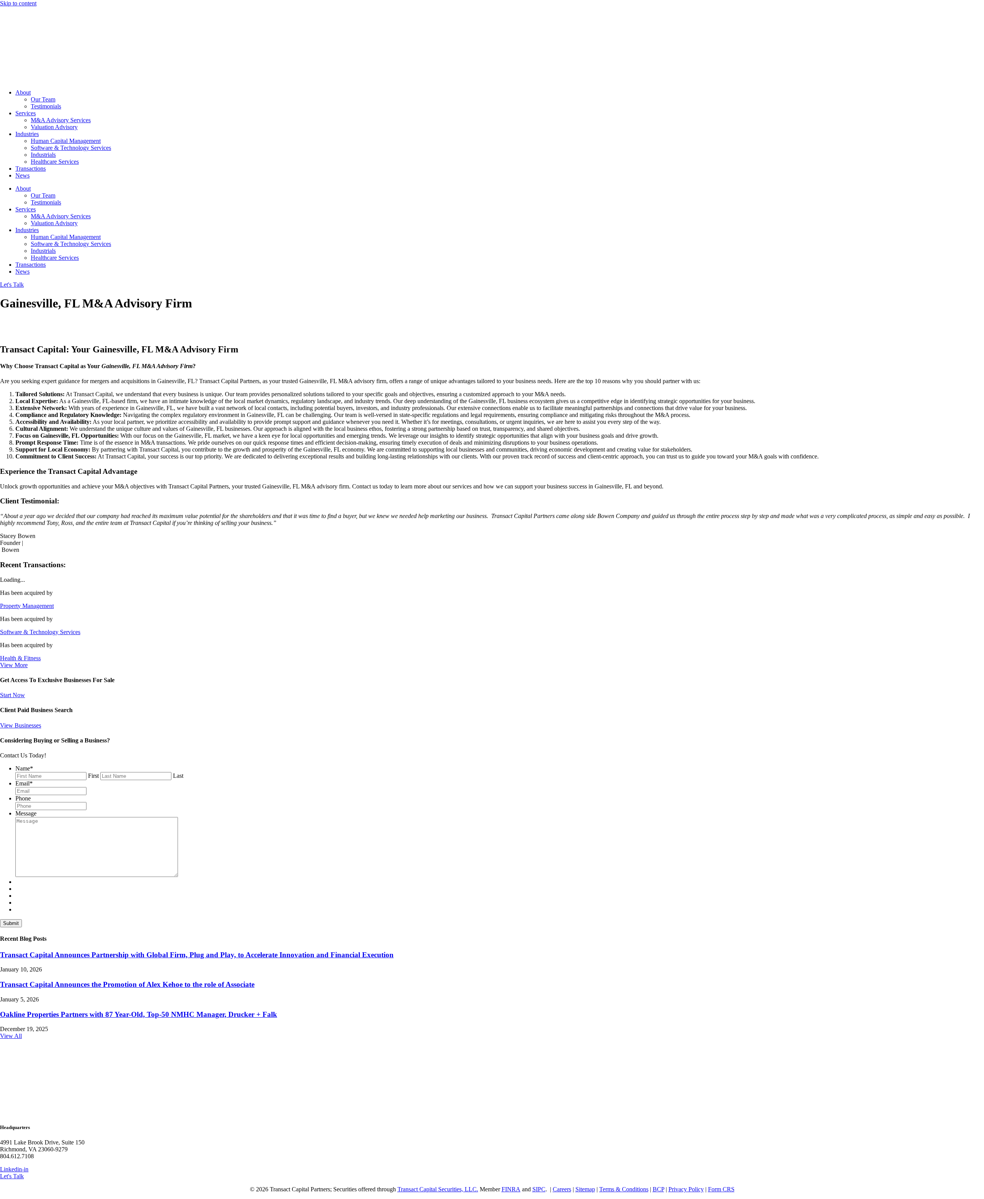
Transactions (30, 168)
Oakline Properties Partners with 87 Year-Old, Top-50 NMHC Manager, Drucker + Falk (138, 1014)
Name (24, 768)
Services (25, 113)
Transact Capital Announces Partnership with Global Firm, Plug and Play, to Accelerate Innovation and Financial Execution (197, 955)
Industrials (43, 154)
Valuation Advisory (54, 127)
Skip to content (18, 3)
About (23, 92)
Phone (23, 798)
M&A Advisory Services (61, 120)
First (93, 775)
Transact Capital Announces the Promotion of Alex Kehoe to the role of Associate (127, 984)
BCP (658, 1189)
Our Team (43, 99)
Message (26, 813)
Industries (27, 134)
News (22, 175)
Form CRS (721, 1189)
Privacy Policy (686, 1189)
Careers (562, 1189)
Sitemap (585, 1189)
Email (24, 783)
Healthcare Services (55, 161)
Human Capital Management (66, 141)
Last (178, 775)
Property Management (27, 606)
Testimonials (46, 106)
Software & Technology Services (71, 147)
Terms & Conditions (623, 1189)
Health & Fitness (20, 658)
